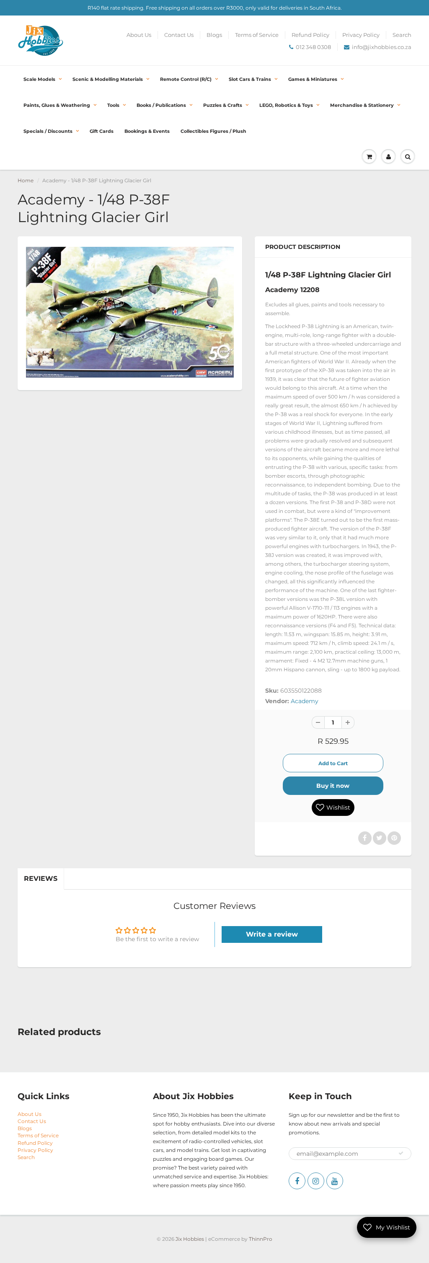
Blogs (214, 34)
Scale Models (39, 79)
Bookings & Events (147, 131)
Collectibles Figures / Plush (213, 131)
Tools (113, 105)
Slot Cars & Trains (250, 79)
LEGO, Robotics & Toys (286, 105)
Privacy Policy (361, 34)
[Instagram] (316, 1180)
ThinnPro (260, 1239)
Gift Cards (102, 131)
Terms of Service (257, 34)
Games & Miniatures (312, 79)
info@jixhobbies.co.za (381, 47)
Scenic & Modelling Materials (107, 79)
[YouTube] (334, 1180)
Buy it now (332, 785)
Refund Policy (310, 34)
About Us (139, 34)
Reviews (40, 879)
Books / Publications (161, 105)
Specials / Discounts (47, 131)
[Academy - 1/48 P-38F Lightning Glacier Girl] (130, 312)
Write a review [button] (272, 934)
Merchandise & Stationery (362, 105)
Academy (304, 701)
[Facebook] (297, 1180)
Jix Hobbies (190, 1239)
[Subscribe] (401, 1153)
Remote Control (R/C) (186, 79)
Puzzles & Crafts (222, 105)
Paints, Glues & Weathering (56, 105)
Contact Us (179, 34)
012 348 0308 (313, 47)
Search (402, 34)
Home (26, 180)
